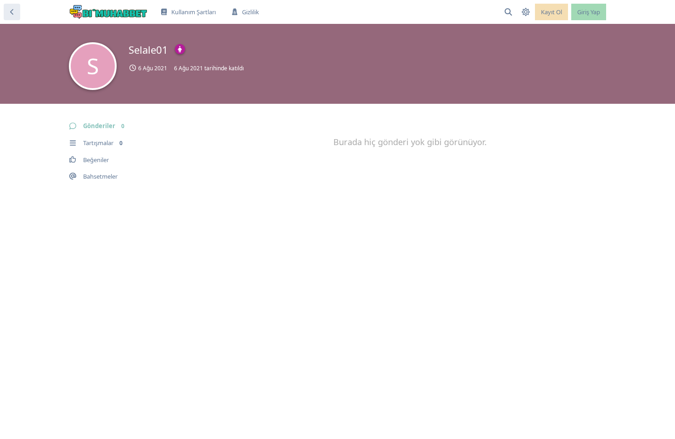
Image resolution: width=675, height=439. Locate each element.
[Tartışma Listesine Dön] (12, 12)
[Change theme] (526, 12)
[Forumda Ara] (508, 12)
